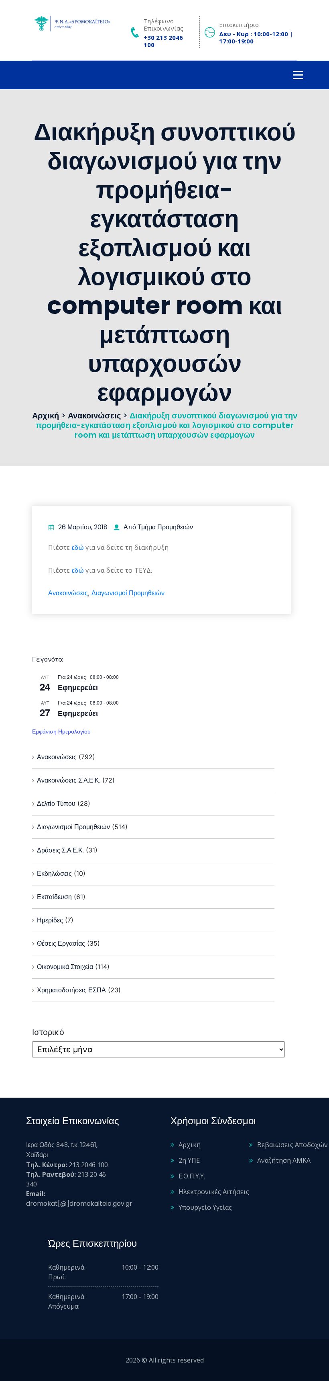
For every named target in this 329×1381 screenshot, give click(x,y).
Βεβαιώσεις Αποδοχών (292, 1144)
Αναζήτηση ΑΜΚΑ (284, 1160)
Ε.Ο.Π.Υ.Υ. (192, 1176)
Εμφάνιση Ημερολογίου (61, 731)
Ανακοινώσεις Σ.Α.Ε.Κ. (68, 780)
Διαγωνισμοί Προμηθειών (127, 593)
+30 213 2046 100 (163, 41)
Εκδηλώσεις (54, 873)
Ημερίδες (50, 920)
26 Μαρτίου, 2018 (83, 527)
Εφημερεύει (78, 687)
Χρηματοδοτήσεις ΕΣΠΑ (71, 990)
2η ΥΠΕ (189, 1160)
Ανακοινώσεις (68, 593)
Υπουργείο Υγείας (205, 1207)
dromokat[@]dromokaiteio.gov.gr (79, 1203)
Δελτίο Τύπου (56, 803)
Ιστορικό (48, 1032)
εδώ (78, 547)
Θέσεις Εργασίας (61, 943)
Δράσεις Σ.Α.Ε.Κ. (60, 850)
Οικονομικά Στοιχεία (65, 966)
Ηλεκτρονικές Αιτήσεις (214, 1191)
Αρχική (190, 1144)
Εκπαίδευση (54, 897)
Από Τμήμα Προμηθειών (158, 527)
